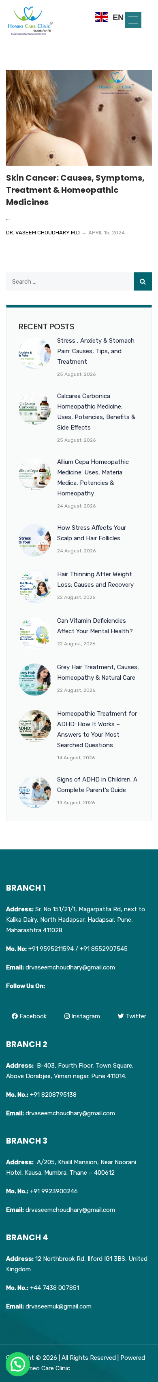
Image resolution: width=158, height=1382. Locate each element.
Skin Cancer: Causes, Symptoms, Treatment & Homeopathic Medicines (75, 190)
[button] (133, 20)
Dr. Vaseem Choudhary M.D (43, 233)
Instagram (85, 1016)
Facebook (32, 1016)
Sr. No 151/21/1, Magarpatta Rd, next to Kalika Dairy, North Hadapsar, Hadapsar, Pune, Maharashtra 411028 (75, 920)
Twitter (135, 1016)
